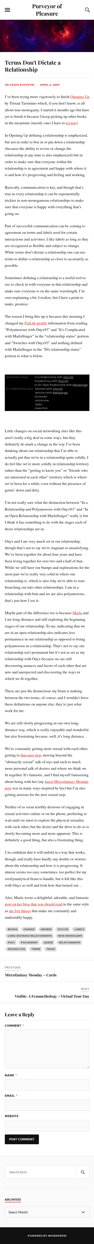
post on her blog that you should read (33, 904)
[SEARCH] (82, 1172)
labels (79, 929)
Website (12, 1116)
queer (48, 942)
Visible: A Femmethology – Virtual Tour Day (52, 996)
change (29, 929)
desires (46, 929)
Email (11, 1095)
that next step (31, 755)
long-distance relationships (30, 935)
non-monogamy (70, 935)
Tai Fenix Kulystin (19, 84)
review (71, 122)
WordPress (57, 1235)
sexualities (16, 949)
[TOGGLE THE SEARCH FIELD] (86, 10)
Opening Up (79, 96)
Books (12, 929)
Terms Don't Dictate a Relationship (33, 66)
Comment (14, 1025)
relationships (69, 942)
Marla (77, 612)
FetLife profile (35, 323)
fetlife (63, 929)
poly (11, 942)
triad (51, 949)
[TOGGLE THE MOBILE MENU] (7, 10)
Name (11, 1075)
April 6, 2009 (50, 84)
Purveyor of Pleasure (47, 9)
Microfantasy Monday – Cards (31, 974)
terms (35, 949)
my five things (20, 910)
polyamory (29, 942)
